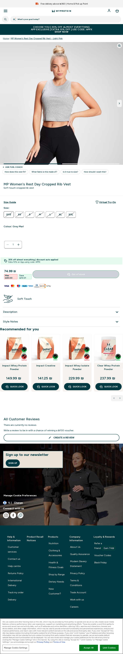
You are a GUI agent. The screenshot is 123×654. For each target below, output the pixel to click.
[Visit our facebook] (13, 515)
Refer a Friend (104, 545)
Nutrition (53, 543)
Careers (74, 607)
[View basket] (117, 11)
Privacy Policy (77, 573)
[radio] (9, 214)
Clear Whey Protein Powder (108, 367)
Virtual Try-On (107, 202)
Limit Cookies (109, 648)
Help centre (14, 566)
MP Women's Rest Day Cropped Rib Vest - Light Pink (37, 38)
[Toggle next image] (119, 103)
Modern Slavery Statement (78, 563)
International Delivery (15, 583)
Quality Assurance (80, 554)
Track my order (16, 592)
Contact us (14, 559)
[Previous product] (114, 398)
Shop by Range (57, 574)
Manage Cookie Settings (15, 648)
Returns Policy (15, 573)
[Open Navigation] (5, 11)
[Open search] (5, 19)
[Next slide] (122, 369)
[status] (13, 244)
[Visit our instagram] (6, 515)
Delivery (12, 599)
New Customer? (55, 591)
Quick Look (17, 386)
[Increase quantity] (18, 244)
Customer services (13, 549)
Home (6, 38)
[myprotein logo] (61, 11)
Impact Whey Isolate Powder (77, 367)
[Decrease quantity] (7, 244)
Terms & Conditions (76, 583)
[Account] (109, 11)
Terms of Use (59, 642)
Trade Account (78, 592)
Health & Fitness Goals (56, 565)
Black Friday (100, 562)
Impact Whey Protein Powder (14, 367)
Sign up (12, 463)
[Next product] (120, 398)
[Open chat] (20, 515)
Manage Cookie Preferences (20, 495)
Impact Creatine (45, 365)
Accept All (88, 648)
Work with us (77, 599)
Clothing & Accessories (55, 553)
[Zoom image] (119, 45)
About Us (75, 547)
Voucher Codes (102, 555)
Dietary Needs (56, 581)
